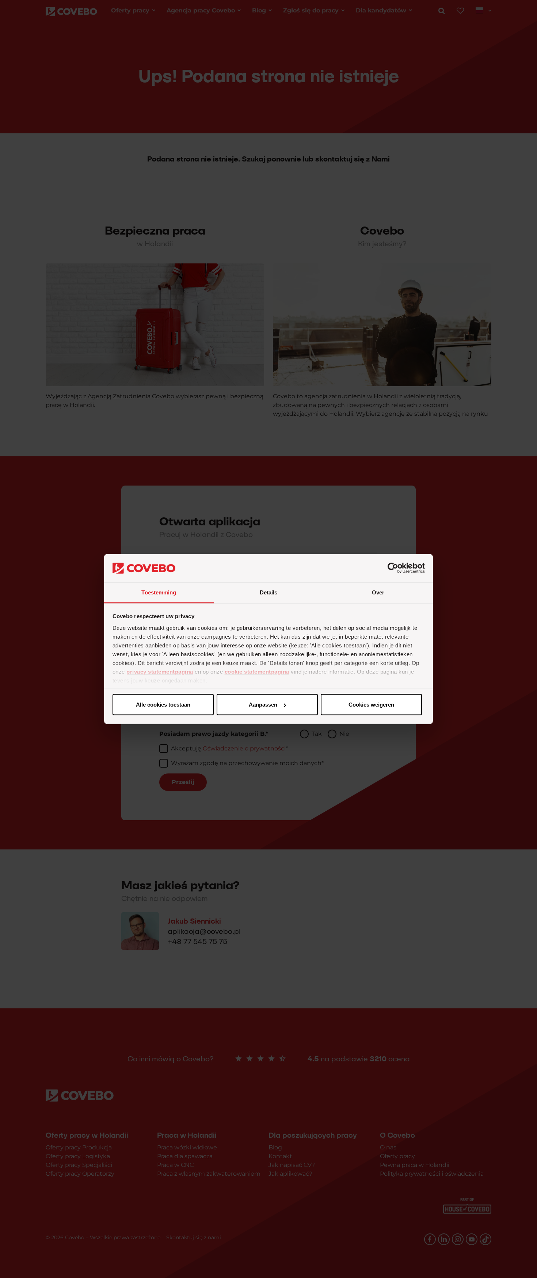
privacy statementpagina (159, 671)
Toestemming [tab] (158, 592)
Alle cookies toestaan (163, 704)
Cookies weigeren (371, 704)
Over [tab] (378, 592)
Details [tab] (269, 592)
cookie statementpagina (257, 671)
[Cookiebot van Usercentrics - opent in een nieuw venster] (393, 568)
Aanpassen (263, 704)
